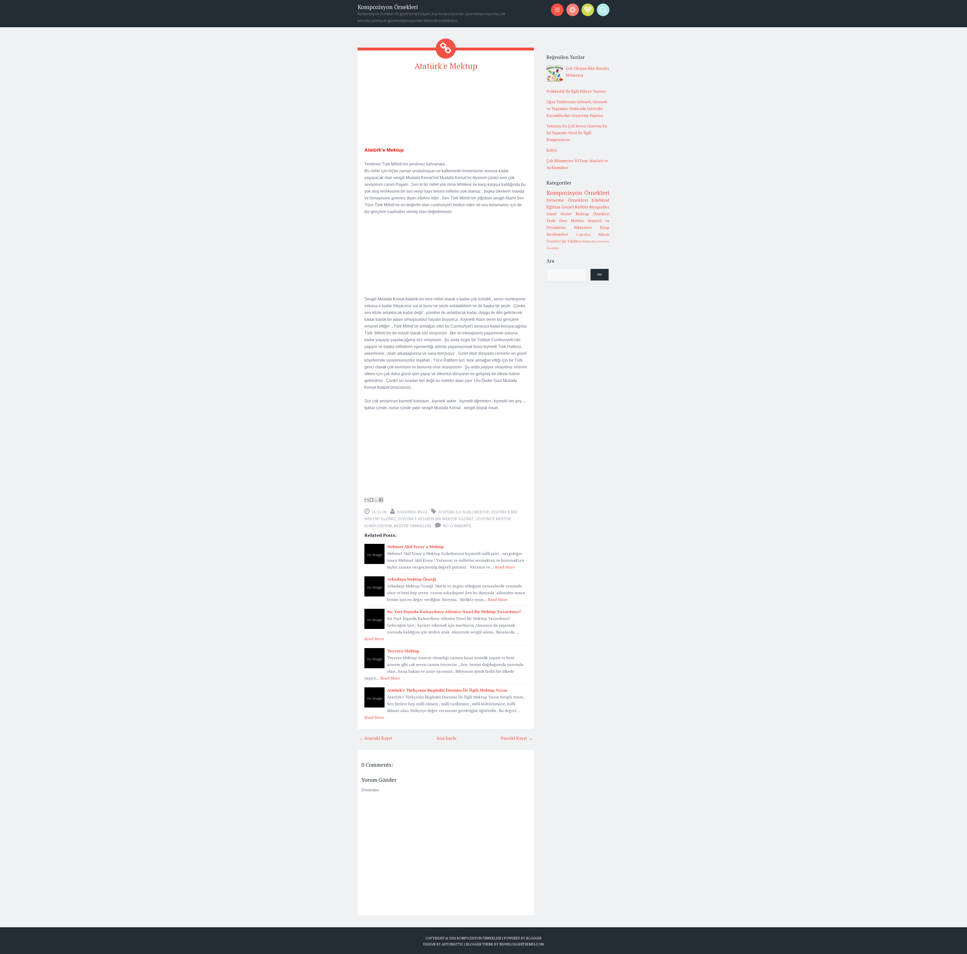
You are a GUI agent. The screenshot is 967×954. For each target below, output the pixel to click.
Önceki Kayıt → (516, 738)
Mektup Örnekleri (412, 525)
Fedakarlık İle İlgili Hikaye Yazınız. (576, 91)
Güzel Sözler (559, 213)
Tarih (551, 220)
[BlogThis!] (371, 499)
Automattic (453, 944)
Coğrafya (583, 234)
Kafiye (551, 150)
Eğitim (553, 207)
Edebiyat (600, 200)
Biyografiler (599, 206)
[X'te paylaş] (376, 499)
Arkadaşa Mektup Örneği (411, 579)
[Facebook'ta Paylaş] (381, 499)
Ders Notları (571, 220)
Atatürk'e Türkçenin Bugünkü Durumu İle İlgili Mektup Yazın (447, 690)
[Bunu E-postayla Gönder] (366, 499)
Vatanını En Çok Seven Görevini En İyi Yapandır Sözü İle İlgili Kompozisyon (576, 132)
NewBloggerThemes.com (521, 944)
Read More (505, 567)
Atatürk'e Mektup (446, 66)
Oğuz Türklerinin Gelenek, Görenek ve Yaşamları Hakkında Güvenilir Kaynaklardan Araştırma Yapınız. (576, 108)
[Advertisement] (445, 111)
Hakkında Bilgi (412, 511)
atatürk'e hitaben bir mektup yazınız (436, 518)
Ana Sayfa (446, 738)
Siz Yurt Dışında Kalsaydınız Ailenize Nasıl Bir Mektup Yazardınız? (454, 611)
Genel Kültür (575, 207)
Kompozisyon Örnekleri (388, 7)
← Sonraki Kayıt (375, 738)
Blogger (533, 938)
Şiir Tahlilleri (571, 241)
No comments (457, 525)
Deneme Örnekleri (567, 200)
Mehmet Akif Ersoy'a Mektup (415, 546)
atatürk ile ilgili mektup (463, 511)
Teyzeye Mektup (403, 651)
